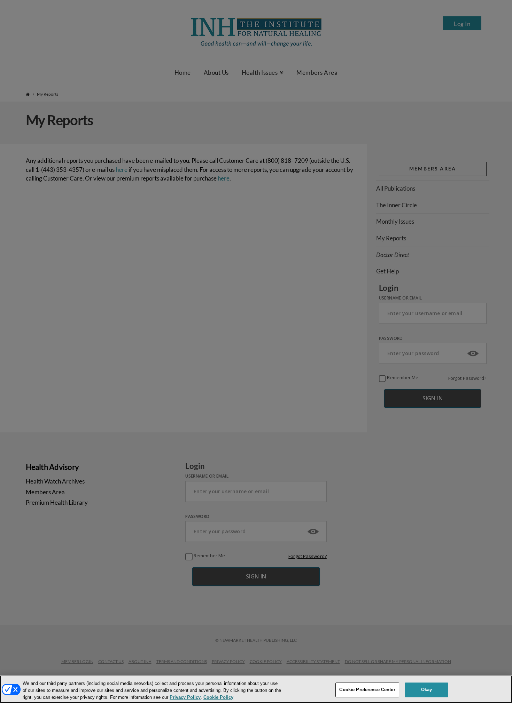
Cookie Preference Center (367, 689)
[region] (256, 689)
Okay (426, 689)
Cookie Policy (218, 697)
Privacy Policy (185, 697)
